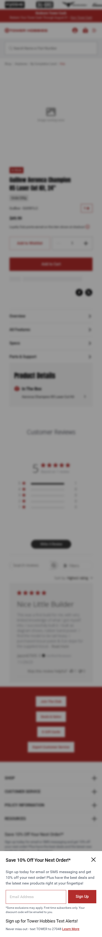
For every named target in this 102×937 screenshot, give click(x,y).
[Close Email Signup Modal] (93, 859)
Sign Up (82, 896)
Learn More (70, 929)
